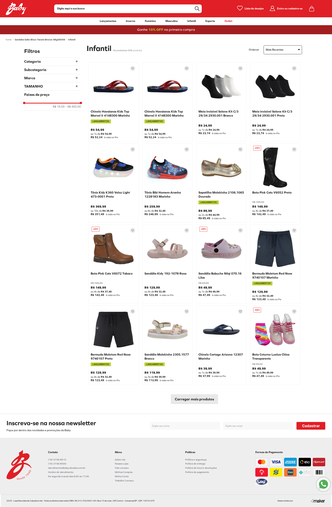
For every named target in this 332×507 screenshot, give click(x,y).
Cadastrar (311, 426)
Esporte (210, 21)
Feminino (150, 21)
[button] (52, 61)
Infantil (191, 21)
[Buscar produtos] (197, 8)
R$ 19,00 (59, 106)
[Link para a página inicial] (9, 39)
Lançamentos (108, 21)
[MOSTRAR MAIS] (194, 399)
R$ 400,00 (73, 106)
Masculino (171, 21)
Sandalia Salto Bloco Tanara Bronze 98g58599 (40, 39)
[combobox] (128, 8)
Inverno (130, 21)
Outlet (228, 21)
